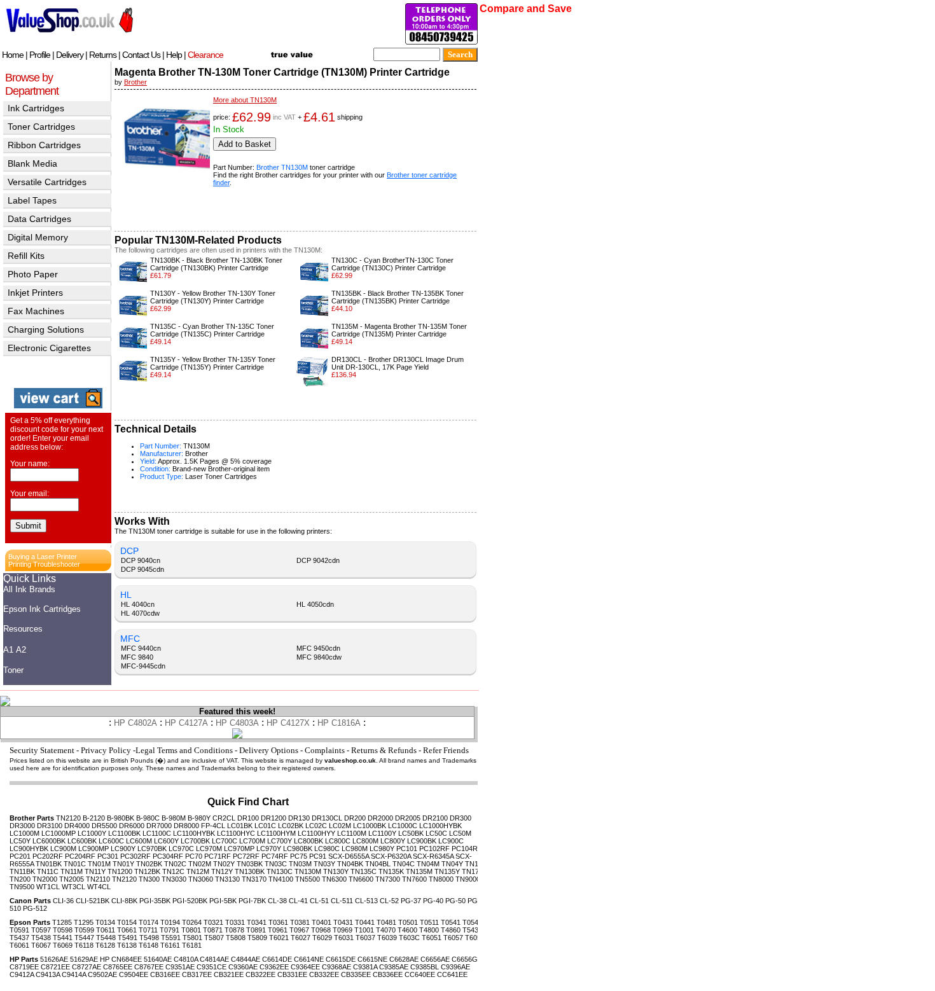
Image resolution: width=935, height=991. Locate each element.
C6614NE (309, 959)
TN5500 (307, 879)
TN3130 (227, 879)
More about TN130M (245, 100)
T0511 (429, 922)
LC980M (355, 848)
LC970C (181, 848)
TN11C (48, 871)
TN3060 (200, 879)
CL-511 (342, 900)
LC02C (316, 825)
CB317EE (197, 974)
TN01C (75, 864)
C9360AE (243, 967)
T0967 (299, 930)
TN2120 (68, 818)
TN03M (300, 864)
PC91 (317, 856)
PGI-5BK (223, 900)
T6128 (105, 945)
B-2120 (94, 818)
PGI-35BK (154, 900)
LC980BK (297, 848)
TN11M (71, 871)
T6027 (300, 937)
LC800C (337, 841)
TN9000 (467, 879)
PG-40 (433, 900)
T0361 (278, 922)
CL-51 (319, 900)
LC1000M (24, 833)
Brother (135, 82)
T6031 (344, 937)
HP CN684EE (121, 959)
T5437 (19, 937)
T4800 (429, 930)
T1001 (364, 930)
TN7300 (387, 879)
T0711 (148, 930)
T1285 (62, 922)
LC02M (340, 825)
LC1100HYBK (194, 833)
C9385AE (393, 967)
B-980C (148, 818)
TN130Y (336, 871)
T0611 (105, 930)
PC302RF (135, 856)
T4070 (386, 930)
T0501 (408, 922)
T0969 (342, 930)
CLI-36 (63, 900)
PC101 (406, 848)
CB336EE (388, 974)
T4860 (451, 930)
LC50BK (411, 833)
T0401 (321, 922)
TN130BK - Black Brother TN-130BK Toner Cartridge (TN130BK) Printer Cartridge (216, 264)
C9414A (74, 974)
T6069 (63, 945)
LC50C (436, 833)
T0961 (277, 930)
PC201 (20, 856)
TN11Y (95, 871)
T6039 (387, 937)
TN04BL (378, 864)
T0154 (127, 922)
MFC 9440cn (141, 648)
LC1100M (351, 833)
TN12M (197, 871)
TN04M (428, 864)
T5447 (84, 937)
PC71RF (217, 856)
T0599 (84, 930)
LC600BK (82, 841)
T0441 (365, 922)
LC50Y (20, 841)
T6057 (453, 937)
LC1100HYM (276, 833)
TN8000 (441, 879)
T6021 (279, 937)
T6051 (431, 937)
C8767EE (148, 967)
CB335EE (356, 974)
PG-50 (455, 900)
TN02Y (224, 864)
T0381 (300, 922)
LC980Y (382, 848)
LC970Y (268, 848)
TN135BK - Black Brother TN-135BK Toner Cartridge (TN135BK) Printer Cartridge (397, 297)
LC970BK (152, 848)
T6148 (148, 945)
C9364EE (305, 967)
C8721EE (55, 967)
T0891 (256, 930)
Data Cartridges (39, 219)
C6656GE (467, 959)
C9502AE (102, 974)
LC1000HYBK (440, 825)
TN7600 (414, 879)
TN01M (99, 864)
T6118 (84, 945)
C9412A (22, 974)
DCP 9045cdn (142, 569)
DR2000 (380, 818)
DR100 (248, 818)
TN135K (391, 871)
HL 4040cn (138, 604)
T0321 (213, 922)
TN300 (149, 879)
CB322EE (260, 974)
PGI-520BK (189, 900)
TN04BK (350, 864)
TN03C (276, 864)
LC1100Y (382, 833)
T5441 (63, 937)
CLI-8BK (124, 900)
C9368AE (336, 967)
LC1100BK (124, 833)
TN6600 (361, 879)
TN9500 (22, 887)
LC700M (252, 841)
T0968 (321, 930)
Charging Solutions (46, 329)
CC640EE (420, 974)
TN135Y (447, 871)
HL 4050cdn (315, 604)
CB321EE (229, 974)
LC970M (209, 848)
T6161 (170, 945)
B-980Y (199, 818)
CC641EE (452, 974)
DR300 (460, 818)
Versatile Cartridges (47, 182)
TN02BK (149, 864)
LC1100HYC (236, 833)
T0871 (213, 930)
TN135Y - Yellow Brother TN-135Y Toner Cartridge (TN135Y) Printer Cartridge (212, 363)
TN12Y (222, 871)
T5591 (171, 937)
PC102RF (434, 848)
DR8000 (186, 825)
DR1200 (273, 818)
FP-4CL (213, 825)
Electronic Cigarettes (49, 348)
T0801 (191, 930)
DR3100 (49, 825)
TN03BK (250, 864)
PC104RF (467, 848)
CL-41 (298, 900)
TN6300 (334, 879)
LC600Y (166, 841)
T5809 (257, 937)
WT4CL (99, 887)
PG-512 (35, 908)
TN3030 (174, 879)
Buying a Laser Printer (42, 556)
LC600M (139, 841)
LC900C (451, 841)
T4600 (407, 930)
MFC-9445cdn (143, 666)
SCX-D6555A (348, 856)
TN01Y (123, 864)
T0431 (343, 922)
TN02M (199, 864)
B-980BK (120, 818)
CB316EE (165, 974)
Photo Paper (33, 274)
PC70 (193, 856)
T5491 (127, 937)
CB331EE (292, 974)
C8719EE (24, 967)
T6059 (475, 937)
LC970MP (239, 848)
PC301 (107, 856)
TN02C (175, 864)
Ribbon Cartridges (44, 145)
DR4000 (77, 825)
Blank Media (32, 163)
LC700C (224, 841)
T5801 (192, 937)
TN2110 (98, 879)
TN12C (173, 871)
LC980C (327, 848)
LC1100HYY (316, 833)
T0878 (234, 930)
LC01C (265, 825)
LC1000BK (369, 825)
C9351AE (180, 967)
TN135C (363, 871)
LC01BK (240, 825)
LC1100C (156, 833)
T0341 (257, 922)
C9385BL (424, 967)
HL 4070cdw (140, 613)
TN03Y (324, 864)
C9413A (48, 974)
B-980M (174, 818)
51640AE (158, 959)
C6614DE (277, 959)
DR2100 (435, 818)
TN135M (419, 871)
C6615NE (372, 959)
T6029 (322, 937)
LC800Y (392, 841)
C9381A (365, 967)
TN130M (307, 871)
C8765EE (117, 967)
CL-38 (277, 900)
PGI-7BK (252, 900)
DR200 (355, 818)
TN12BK (147, 871)
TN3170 (254, 879)
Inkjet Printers (35, 293)
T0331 (235, 922)
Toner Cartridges (41, 126)
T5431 (472, 930)
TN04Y (452, 864)
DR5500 (104, 825)
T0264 (192, 922)
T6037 (365, 937)
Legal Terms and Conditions (184, 750)
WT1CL (48, 887)
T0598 (63, 930)
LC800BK (308, 841)
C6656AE (435, 959)
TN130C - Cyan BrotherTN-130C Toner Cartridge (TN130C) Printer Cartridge (392, 264)
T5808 (236, 937)
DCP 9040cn (140, 560)
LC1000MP (58, 833)
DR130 (299, 818)
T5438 (41, 937)
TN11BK (22, 871)
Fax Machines (36, 311)
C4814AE (214, 959)
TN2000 (44, 879)
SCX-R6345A (433, 856)
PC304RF (168, 856)
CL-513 (366, 900)
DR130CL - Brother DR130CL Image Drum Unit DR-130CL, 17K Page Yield (397, 363)
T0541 (451, 922)
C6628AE (404, 959)
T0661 (127, 930)
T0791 (169, 930)
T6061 (19, 945)
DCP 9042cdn (318, 560)
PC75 (298, 856)
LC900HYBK (29, 848)
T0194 (170, 922)
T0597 (41, 930)
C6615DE (341, 959)
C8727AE (86, 967)
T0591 (19, 930)
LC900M (63, 848)
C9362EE (274, 967)
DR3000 (22, 825)
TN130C (280, 871)
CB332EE (324, 974)
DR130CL (327, 818)
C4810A (186, 959)
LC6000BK (49, 841)
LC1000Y (92, 833)
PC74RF (274, 856)
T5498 (149, 937)
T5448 (106, 937)
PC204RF (80, 856)
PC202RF (47, 856)
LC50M (460, 833)
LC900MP (93, 848)
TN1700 (474, 871)
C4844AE (245, 959)
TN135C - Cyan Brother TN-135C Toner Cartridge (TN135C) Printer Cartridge (212, 330)
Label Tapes (32, 200)
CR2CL (223, 818)
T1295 (84, 922)
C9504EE (133, 974)
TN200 (20, 879)
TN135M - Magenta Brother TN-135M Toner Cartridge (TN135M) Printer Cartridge (399, 330)
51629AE (84, 959)
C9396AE (455, 967)
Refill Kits (26, 256)
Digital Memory (38, 237)
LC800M (365, 841)
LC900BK (421, 841)
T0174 (148, 922)
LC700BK (195, 841)
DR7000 (159, 825)
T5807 (214, 937)
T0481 (386, 922)
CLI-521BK (92, 900)
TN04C (403, 864)
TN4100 (280, 879)
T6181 (192, 945)
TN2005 (71, 879)
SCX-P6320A (391, 856)
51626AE (54, 959)
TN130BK (250, 871)
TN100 (475, 864)
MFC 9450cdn (318, 648)
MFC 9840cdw (319, 657)
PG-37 (411, 900)
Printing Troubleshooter (44, 564)
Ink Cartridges (36, 108)
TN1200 (119, 871)
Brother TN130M (282, 167)
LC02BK (290, 825)
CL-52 (389, 900)
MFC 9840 (137, 657)
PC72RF (246, 856)
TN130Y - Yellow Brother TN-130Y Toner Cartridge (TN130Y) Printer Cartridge (212, 297)
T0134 (105, 922)
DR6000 (131, 825)
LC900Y (123, 848)
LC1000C (402, 825)
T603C (409, 937)
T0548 (472, 922)
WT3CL (73, 887)
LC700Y (279, 841)
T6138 (127, 945)
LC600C (111, 841)
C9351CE (211, 967)
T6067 (41, 945)
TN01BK (49, 864)
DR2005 (407, 818)
